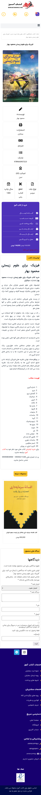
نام (37, 605)
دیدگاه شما (34, 592)
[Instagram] (24, 652)
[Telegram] (16, 652)
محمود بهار (20, 118)
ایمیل (36, 614)
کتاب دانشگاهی (31, 34)
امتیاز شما (35, 584)
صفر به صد (13, 791)
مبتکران (20, 134)
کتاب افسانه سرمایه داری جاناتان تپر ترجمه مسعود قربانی (21, 532)
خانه (37, 34)
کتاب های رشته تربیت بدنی (17, 34)
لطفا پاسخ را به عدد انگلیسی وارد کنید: (25, 630)
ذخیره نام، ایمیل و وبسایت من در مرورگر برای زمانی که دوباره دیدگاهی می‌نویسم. (21, 626)
